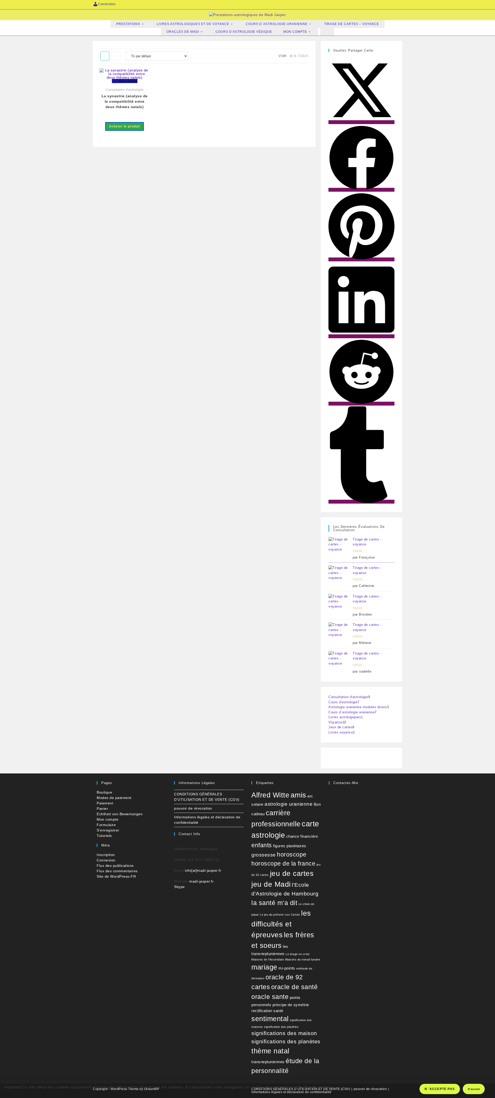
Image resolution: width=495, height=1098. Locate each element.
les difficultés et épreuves (281, 924)
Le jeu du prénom (272, 914)
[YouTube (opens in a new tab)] (385, 4)
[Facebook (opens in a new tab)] (348, 4)
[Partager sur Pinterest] (361, 259)
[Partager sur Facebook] (361, 190)
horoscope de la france (283, 863)
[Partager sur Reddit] (361, 404)
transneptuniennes (268, 1062)
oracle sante (269, 996)
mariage (264, 967)
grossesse (263, 855)
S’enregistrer (108, 830)
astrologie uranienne (288, 804)
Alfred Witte (270, 795)
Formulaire (106, 825)
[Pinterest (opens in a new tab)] (356, 4)
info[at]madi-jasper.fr (203, 870)
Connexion (106, 860)
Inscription (106, 855)
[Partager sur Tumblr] (361, 502)
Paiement (105, 803)
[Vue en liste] (116, 56)
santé (278, 1010)
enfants (261, 845)
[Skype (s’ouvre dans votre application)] (378, 4)
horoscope (292, 854)
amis (298, 795)
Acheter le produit (124, 126)
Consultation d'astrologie (124, 90)
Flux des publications (115, 865)
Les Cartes (292, 914)
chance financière (302, 836)
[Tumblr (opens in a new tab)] (371, 4)
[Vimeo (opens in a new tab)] (393, 4)
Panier (102, 808)
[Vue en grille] (105, 56)
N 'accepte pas (440, 1089)
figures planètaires (289, 846)
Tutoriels (104, 836)
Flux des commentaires (117, 871)
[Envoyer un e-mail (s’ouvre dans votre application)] (399, 4)
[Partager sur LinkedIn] (361, 336)
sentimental (270, 1019)
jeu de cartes (292, 873)
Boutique (104, 792)
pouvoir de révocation (193, 808)
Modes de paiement (114, 798)
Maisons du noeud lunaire (302, 959)
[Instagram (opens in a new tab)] (363, 4)
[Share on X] (361, 122)
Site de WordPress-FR (116, 876)
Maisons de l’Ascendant (267, 959)
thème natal (270, 1051)
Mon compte (107, 819)
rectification (261, 1010)
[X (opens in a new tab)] (341, 4)
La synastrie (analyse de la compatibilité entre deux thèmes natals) (125, 101)
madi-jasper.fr (201, 881)
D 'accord (474, 1089)
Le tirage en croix (298, 954)
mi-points (286, 968)
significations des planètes (285, 1041)
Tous (303, 56)
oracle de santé (294, 986)
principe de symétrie (291, 1005)
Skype (179, 887)
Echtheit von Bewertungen (120, 814)
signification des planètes (281, 1026)
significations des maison (284, 1033)
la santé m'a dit (274, 902)
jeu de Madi (271, 884)
